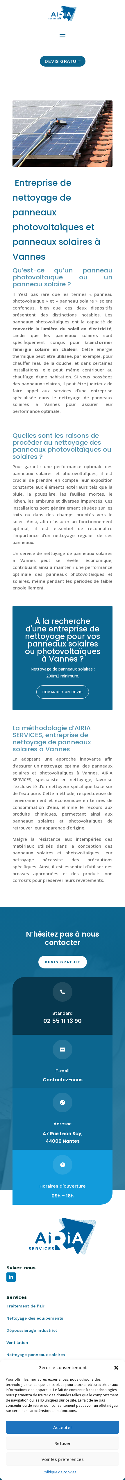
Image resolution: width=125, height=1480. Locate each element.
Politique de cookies (59, 1472)
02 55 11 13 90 (62, 1021)
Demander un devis (62, 692)
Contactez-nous (63, 1079)
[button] (116, 1368)
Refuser (62, 1443)
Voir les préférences (63, 1459)
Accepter (62, 1427)
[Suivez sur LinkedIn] (11, 1277)
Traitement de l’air (25, 1306)
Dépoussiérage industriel (31, 1330)
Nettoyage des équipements (34, 1318)
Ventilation (17, 1342)
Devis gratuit (62, 61)
